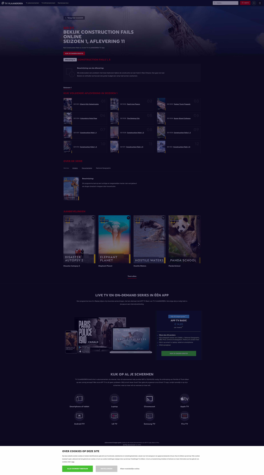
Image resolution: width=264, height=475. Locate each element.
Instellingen (106, 469)
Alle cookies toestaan (77, 469)
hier (73, 462)
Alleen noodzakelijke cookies (129, 469)
